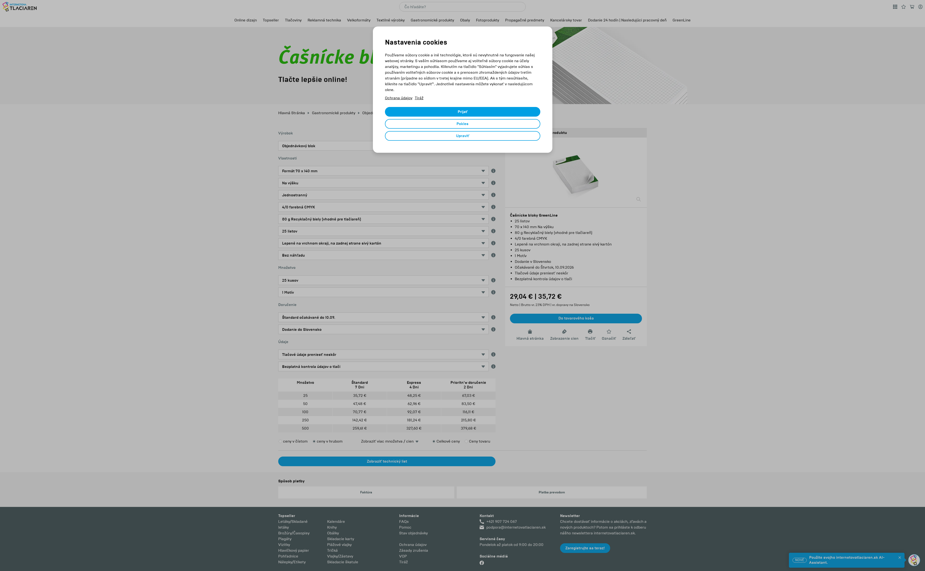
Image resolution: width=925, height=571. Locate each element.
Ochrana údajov (398, 98)
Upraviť (462, 135)
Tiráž (419, 98)
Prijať (463, 111)
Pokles (462, 123)
